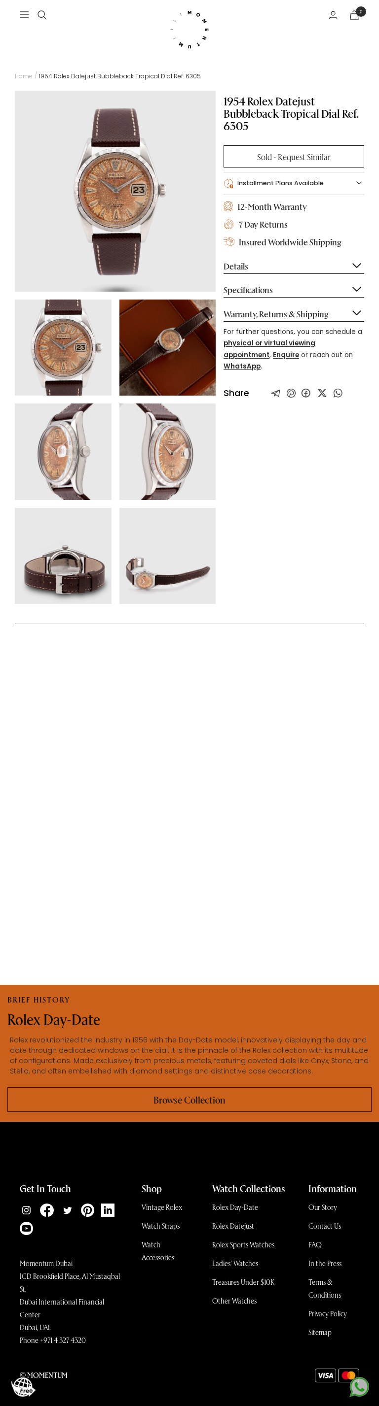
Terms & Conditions (324, 1288)
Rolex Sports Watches (243, 1244)
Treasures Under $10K (243, 1281)
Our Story (322, 1207)
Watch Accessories (158, 1251)
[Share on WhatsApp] (338, 393)
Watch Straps (161, 1225)
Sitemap (320, 1332)
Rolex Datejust (233, 1225)
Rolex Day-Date (235, 1207)
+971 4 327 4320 (63, 1340)
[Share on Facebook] (306, 393)
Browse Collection (189, 1099)
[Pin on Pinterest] (291, 393)
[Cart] (354, 15)
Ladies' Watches (235, 1263)
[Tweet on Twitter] (275, 393)
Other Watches (234, 1300)
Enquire (286, 355)
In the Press (324, 1263)
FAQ (315, 1244)
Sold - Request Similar (294, 156)
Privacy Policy (327, 1313)
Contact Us (324, 1225)
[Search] (42, 14)
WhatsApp (242, 366)
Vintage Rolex (162, 1207)
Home (24, 76)
